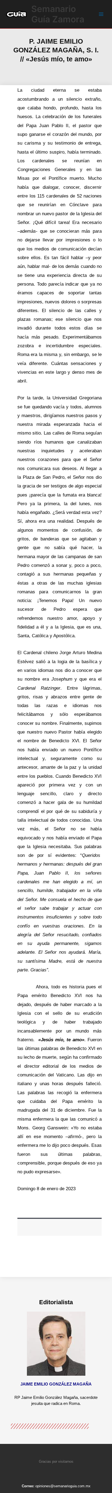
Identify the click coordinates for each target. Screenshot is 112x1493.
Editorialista (56, 1302)
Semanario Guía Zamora (57, 14)
